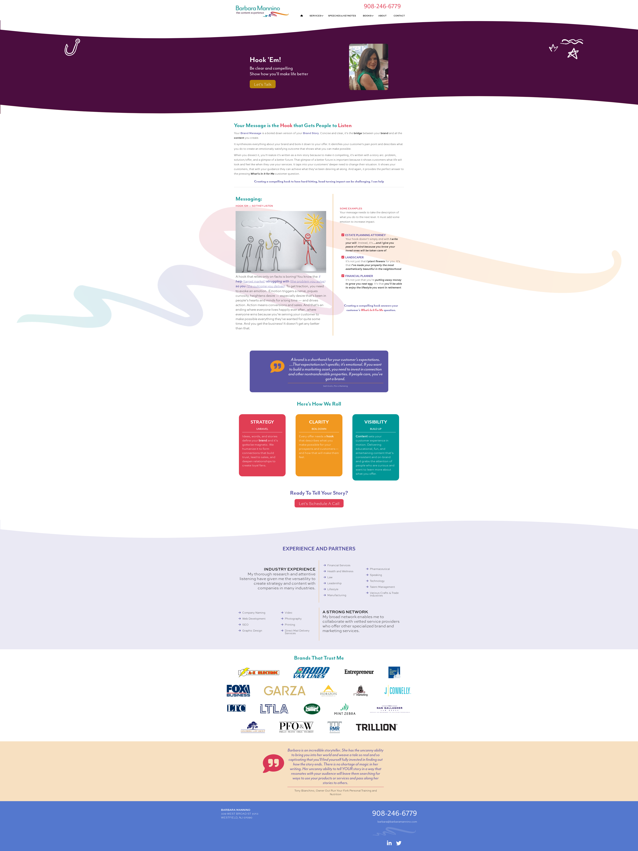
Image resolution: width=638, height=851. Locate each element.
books (367, 15)
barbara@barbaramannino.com (397, 821)
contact (399, 15)
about (382, 15)
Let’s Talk (262, 84)
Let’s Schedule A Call (319, 503)
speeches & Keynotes (342, 15)
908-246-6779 (394, 813)
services (315, 15)
